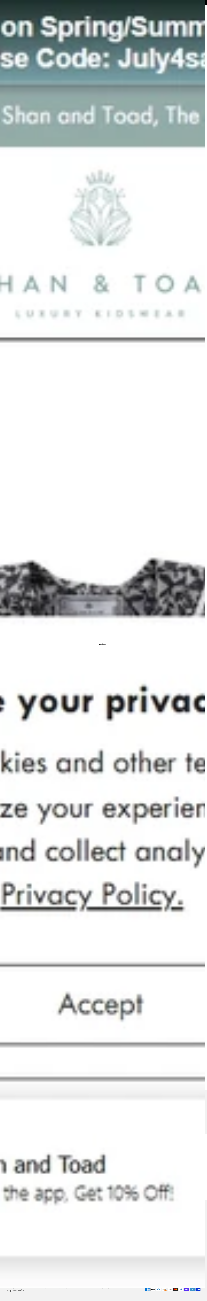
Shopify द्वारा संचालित (15, 1290)
